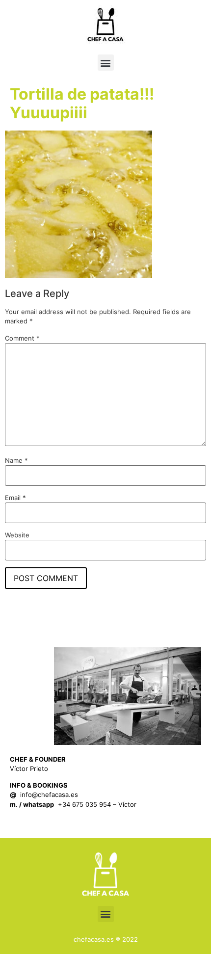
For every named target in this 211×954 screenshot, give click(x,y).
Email (15, 498)
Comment (22, 338)
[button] (106, 62)
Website (17, 535)
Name (16, 460)
